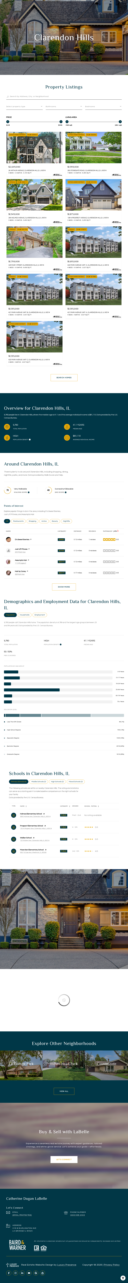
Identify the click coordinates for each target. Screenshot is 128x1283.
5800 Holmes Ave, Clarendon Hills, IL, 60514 (35, 816)
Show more (64, 587)
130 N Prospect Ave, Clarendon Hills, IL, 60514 (36, 828)
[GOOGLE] (35, 1273)
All (8, 521)
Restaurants (19, 521)
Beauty (56, 521)
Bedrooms (90, 106)
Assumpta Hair (21, 560)
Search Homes (64, 378)
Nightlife (67, 521)
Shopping (33, 521)
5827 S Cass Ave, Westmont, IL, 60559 (33, 852)
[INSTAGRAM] (15, 1273)
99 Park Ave (19, 574)
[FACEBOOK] (8, 1273)
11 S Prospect (20, 563)
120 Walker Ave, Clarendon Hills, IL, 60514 (34, 840)
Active (45, 521)
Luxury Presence (66, 1265)
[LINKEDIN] (22, 1273)
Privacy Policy (112, 1265)
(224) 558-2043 (77, 1215)
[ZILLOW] (42, 1273)
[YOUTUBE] (29, 1273)
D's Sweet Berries (22, 539)
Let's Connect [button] (64, 1159)
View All (64, 1091)
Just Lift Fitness (21, 549)
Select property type (15, 106)
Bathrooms (51, 106)
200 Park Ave (20, 552)
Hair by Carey (20, 571)
